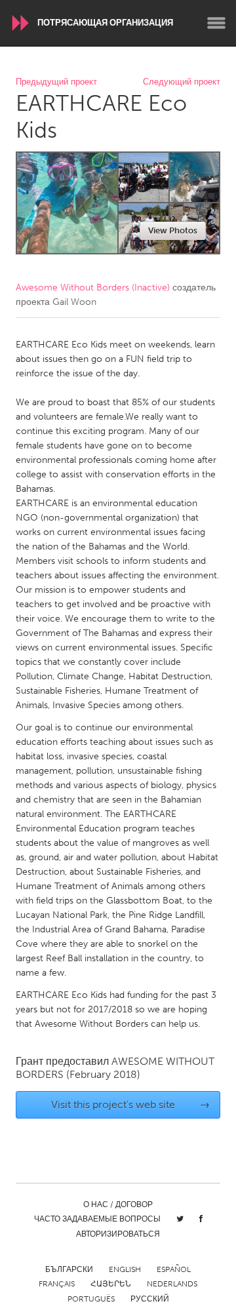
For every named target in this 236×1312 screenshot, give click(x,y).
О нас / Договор (118, 1204)
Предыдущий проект (56, 82)
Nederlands (172, 1283)
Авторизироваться (118, 1234)
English (125, 1269)
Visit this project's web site (130, 1104)
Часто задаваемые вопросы (97, 1218)
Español (174, 1269)
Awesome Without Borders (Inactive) (93, 287)
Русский (149, 1298)
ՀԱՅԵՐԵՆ (110, 1283)
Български (69, 1269)
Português (91, 1298)
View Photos (172, 230)
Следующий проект (181, 82)
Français (57, 1283)
